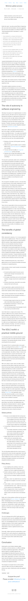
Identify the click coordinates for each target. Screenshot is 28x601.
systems (14, 71)
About (17, 2)
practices (4, 573)
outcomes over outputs (13, 126)
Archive (10, 2)
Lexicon (21, 2)
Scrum (12, 499)
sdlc (8, 573)
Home (5, 2)
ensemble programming (16, 146)
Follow (25, 2)
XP (19, 499)
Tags (14, 2)
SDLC (20, 347)
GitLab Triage (8, 392)
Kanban (16, 499)
